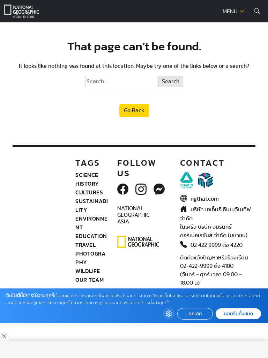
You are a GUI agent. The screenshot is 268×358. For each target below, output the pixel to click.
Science (86, 175)
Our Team (89, 279)
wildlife (87, 271)
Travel (85, 245)
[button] (257, 11)
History (87, 183)
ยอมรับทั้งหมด (238, 313)
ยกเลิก (195, 313)
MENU (231, 11)
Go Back (134, 110)
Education (91, 236)
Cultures (89, 192)
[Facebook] (122, 189)
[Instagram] (141, 189)
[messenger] (159, 189)
